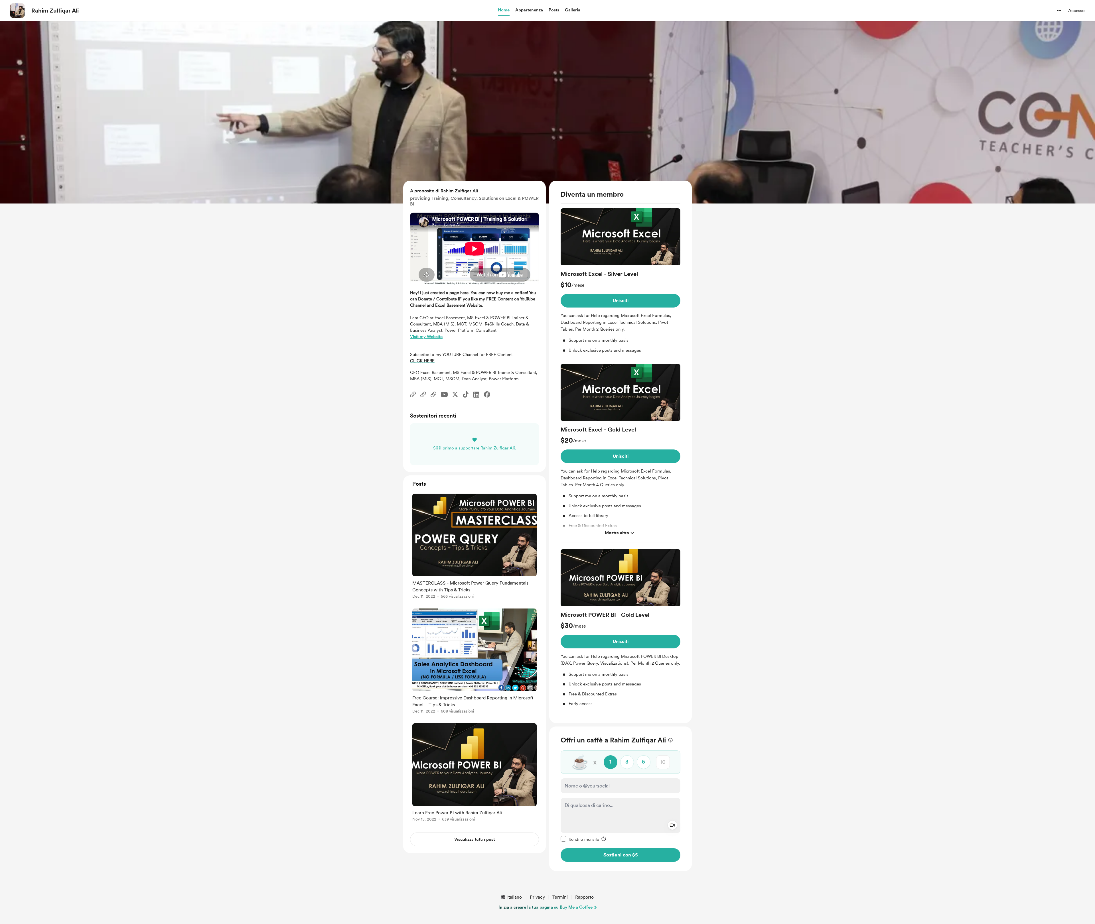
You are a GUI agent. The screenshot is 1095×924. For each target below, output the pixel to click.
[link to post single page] (474, 547)
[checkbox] (580, 839)
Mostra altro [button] (617, 532)
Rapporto (584, 897)
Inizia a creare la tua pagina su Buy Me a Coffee (545, 907)
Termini (560, 897)
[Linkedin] (476, 395)
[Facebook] (487, 394)
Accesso (1076, 10)
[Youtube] (444, 394)
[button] (504, 10)
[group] (620, 282)
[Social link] (413, 394)
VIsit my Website (426, 336)
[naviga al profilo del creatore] (17, 10)
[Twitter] (455, 394)
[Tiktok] (466, 394)
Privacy (537, 897)
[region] (620, 452)
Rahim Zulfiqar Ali (55, 10)
